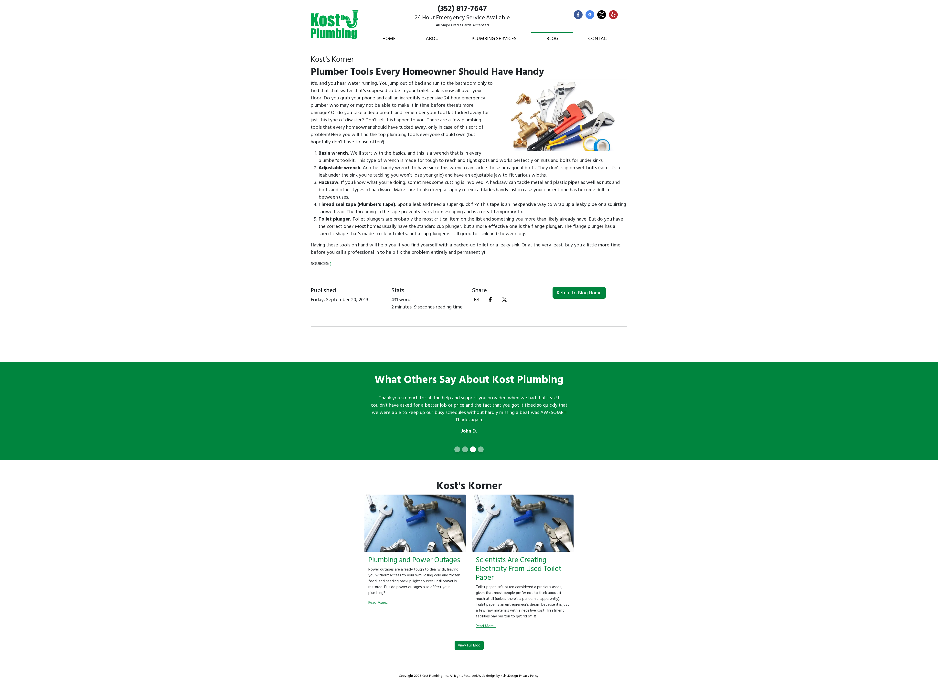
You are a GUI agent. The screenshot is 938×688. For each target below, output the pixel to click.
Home (389, 38)
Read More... (378, 602)
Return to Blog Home (579, 293)
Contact (598, 38)
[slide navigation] (457, 449)
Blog (552, 38)
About (433, 38)
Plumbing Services (493, 38)
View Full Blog (469, 645)
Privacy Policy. (529, 675)
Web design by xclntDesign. (498, 675)
